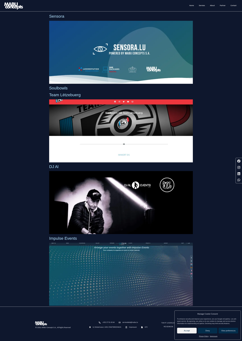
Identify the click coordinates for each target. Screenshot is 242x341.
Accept (187, 331)
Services (202, 6)
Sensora (56, 16)
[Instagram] (239, 167)
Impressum (213, 336)
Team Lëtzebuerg (65, 95)
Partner (222, 6)
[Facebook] (239, 161)
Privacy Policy (204, 336)
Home (191, 6)
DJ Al (53, 166)
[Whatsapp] (239, 180)
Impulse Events (63, 238)
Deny (207, 331)
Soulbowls (58, 88)
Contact (233, 6)
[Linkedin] (239, 174)
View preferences (228, 331)
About (212, 6)
